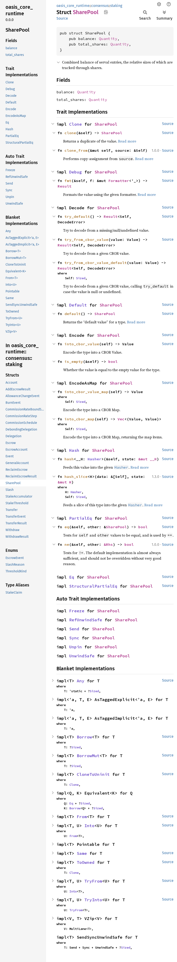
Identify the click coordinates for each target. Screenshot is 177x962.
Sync (74, 637)
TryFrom (93, 881)
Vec (121, 419)
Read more (127, 141)
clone (70, 132)
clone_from (76, 150)
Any (80, 680)
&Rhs (108, 544)
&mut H (64, 482)
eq (67, 527)
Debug (75, 172)
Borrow (84, 737)
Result (64, 186)
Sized (80, 278)
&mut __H (147, 459)
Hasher (94, 459)
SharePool (105, 124)
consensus (99, 5)
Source (62, 18)
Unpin (75, 646)
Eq (71, 577)
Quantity (108, 38)
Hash (74, 450)
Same (82, 853)
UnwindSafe (81, 656)
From (82, 816)
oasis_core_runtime (72, 5)
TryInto (93, 899)
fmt (68, 180)
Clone (75, 124)
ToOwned (85, 862)
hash (69, 459)
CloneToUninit (93, 774)
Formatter (118, 180)
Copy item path (106, 12)
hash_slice (76, 476)
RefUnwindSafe (85, 619)
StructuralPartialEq (93, 586)
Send (74, 628)
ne (67, 544)
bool (113, 361)
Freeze (76, 610)
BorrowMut (88, 755)
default (73, 313)
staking (116, 5)
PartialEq (80, 518)
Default (78, 305)
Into (89, 825)
